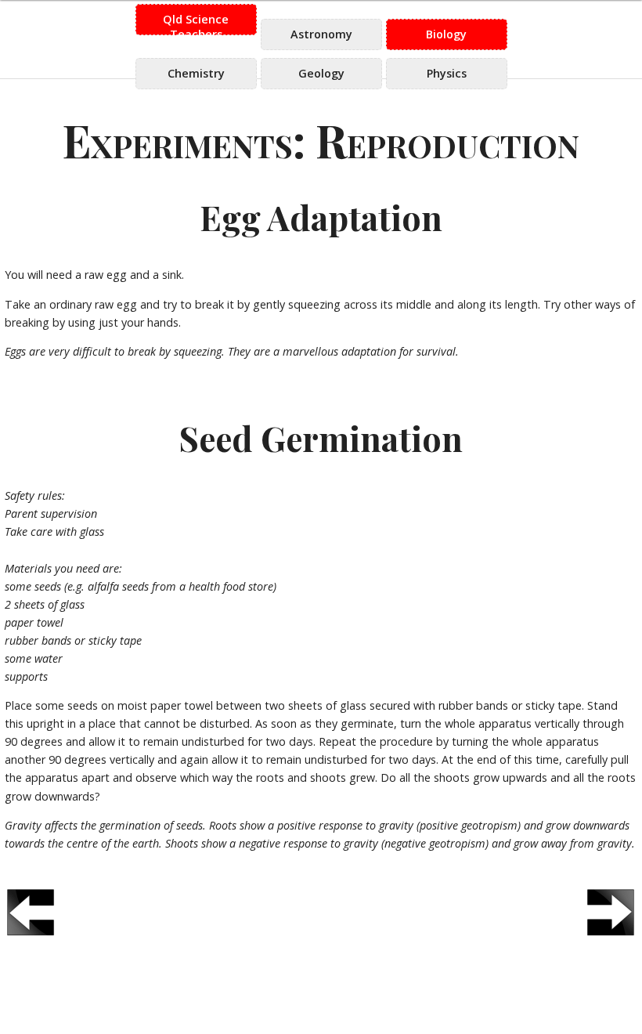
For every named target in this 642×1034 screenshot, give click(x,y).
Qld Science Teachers (196, 23)
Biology (446, 34)
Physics (447, 73)
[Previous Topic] (31, 912)
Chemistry (196, 73)
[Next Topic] (611, 912)
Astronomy (321, 34)
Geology (321, 73)
